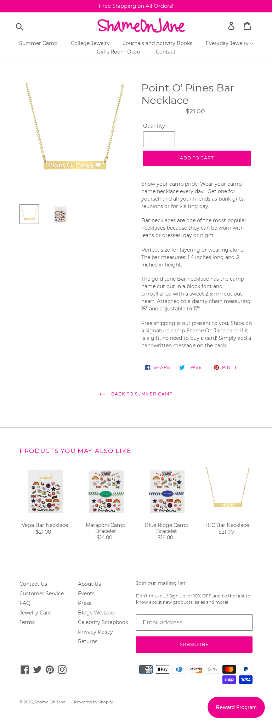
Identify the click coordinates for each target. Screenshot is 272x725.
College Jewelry (90, 43)
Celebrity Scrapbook (103, 622)
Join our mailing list (161, 583)
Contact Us (33, 584)
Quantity (154, 126)
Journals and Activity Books (157, 43)
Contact (166, 52)
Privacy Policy (95, 632)
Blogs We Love (96, 612)
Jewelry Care (35, 612)
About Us (89, 584)
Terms (27, 622)
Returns (87, 641)
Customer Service (41, 593)
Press (84, 603)
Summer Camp (38, 43)
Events (86, 593)
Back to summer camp (141, 394)
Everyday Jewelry (228, 43)
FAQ (24, 603)
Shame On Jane (50, 701)
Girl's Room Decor (119, 52)
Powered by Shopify (93, 701)
